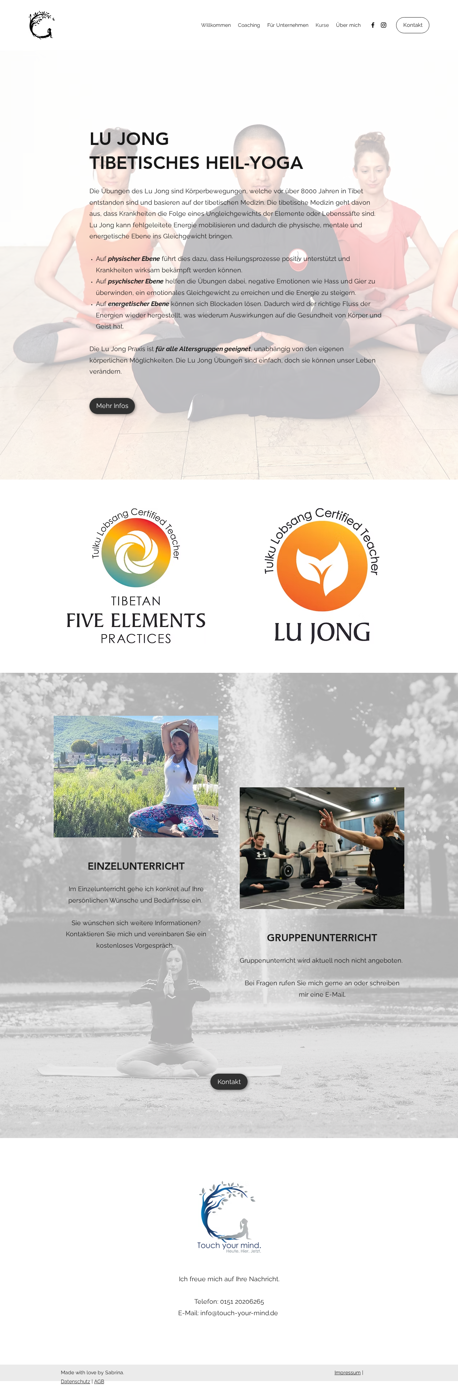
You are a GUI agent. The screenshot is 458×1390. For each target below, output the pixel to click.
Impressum (348, 1372)
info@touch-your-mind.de (239, 1313)
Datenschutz (75, 1381)
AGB (99, 1381)
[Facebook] (372, 25)
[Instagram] (383, 25)
